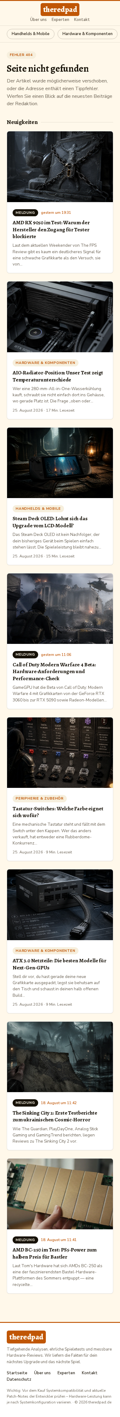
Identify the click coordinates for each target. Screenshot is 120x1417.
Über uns (38, 20)
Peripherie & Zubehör (40, 798)
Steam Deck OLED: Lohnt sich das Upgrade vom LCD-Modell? (50, 522)
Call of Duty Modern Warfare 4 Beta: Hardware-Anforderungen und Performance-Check (54, 671)
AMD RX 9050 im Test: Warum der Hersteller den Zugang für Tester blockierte (51, 229)
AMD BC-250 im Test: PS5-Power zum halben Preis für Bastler (55, 1253)
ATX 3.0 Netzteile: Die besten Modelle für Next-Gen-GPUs (59, 964)
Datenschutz (19, 1380)
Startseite (17, 1373)
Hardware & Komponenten (87, 34)
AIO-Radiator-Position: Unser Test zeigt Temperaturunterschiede (58, 376)
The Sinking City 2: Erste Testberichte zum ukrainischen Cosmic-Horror (55, 1116)
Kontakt (82, 20)
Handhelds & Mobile (31, 34)
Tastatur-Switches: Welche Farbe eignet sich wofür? (58, 812)
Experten (60, 20)
